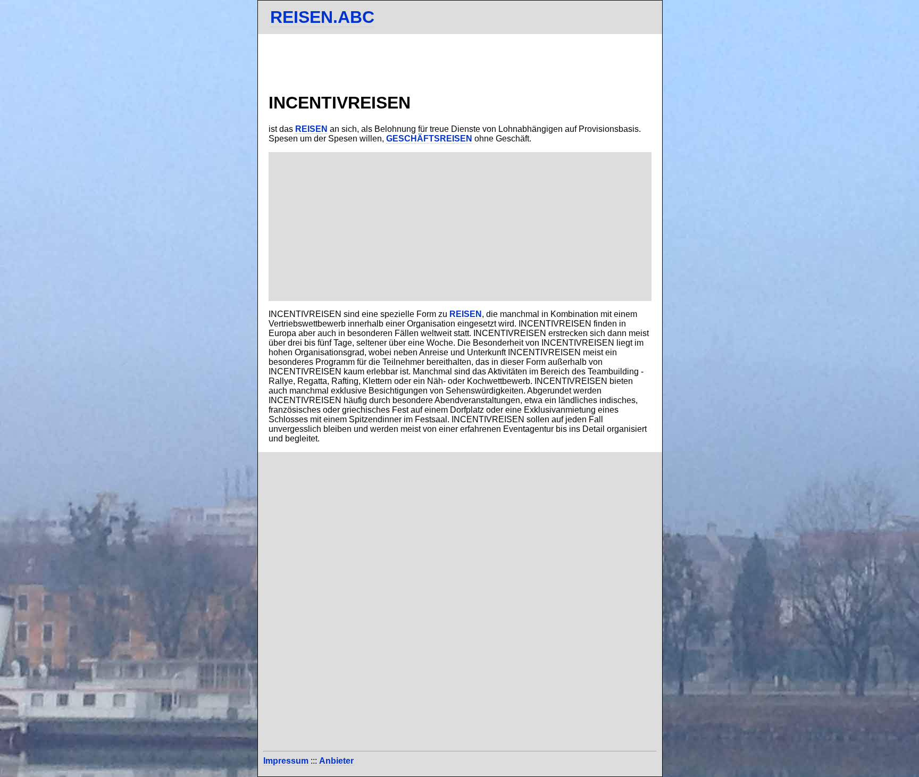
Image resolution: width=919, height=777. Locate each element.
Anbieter (336, 760)
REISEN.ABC (322, 17)
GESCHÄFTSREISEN (429, 138)
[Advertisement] (460, 226)
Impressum (285, 760)
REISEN (311, 128)
